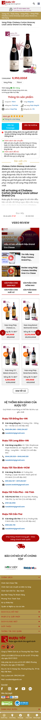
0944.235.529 (10, 456)
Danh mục (4, 718)
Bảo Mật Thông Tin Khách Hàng (13, 595)
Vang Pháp (25, 14)
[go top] (37, 704)
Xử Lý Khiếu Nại (7, 603)
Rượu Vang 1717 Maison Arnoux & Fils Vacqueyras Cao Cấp (10, 372)
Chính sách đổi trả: (11, 152)
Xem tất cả (20, 390)
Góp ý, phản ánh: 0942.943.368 (12, 675)
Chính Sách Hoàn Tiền (9, 583)
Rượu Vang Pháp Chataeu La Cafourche (11, 326)
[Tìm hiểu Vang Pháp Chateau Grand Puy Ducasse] (11, 257)
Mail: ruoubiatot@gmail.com (11, 679)
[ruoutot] (11, 3)
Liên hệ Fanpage (10, 126)
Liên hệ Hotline (30, 125)
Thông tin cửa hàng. (12, 119)
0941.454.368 (10, 429)
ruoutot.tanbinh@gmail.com (17, 484)
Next (38, 333)
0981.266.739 (10, 525)
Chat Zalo (29, 718)
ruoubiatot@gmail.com (15, 433)
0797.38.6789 (10, 503)
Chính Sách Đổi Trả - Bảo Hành (12, 591)
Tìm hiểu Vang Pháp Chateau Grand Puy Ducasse (27, 257)
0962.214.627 (22, 429)
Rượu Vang (15, 14)
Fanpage (20, 718)
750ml (19, 82)
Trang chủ (5, 14)
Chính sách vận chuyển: (13, 140)
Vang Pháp (13, 109)
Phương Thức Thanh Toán (10, 599)
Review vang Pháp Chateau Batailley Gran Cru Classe (29, 270)
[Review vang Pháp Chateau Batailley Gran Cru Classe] (11, 271)
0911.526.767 (10, 481)
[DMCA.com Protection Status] (7, 703)
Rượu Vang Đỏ (34, 105)
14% (33, 109)
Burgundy (31, 102)
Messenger (37, 718)
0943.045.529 (23, 456)
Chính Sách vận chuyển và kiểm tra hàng (16, 587)
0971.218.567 (21, 481)
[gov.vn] (21, 703)
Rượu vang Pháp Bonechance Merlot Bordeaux (30, 372)
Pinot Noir (15, 105)
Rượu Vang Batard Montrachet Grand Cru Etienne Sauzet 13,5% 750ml (30, 326)
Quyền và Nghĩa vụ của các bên (12, 606)
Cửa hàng (12, 718)
